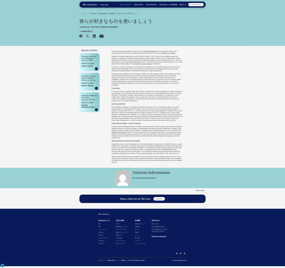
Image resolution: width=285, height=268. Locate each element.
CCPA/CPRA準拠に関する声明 (136, 260)
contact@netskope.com (157, 226)
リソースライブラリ (121, 229)
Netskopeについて (104, 220)
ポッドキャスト (126, 5)
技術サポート (119, 235)
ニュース (137, 235)
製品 (99, 226)
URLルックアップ (120, 243)
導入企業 (137, 238)
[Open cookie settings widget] (2, 265)
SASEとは (101, 232)
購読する (183, 5)
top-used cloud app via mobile (142, 64)
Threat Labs (119, 238)
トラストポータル (120, 240)
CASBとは (101, 243)
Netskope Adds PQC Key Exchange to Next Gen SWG (89, 58)
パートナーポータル (140, 243)
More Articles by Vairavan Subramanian (144, 178)
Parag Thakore (87, 86)
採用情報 (137, 226)
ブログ (117, 224)
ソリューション (102, 229)
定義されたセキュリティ (122, 232)
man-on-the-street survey (133, 62)
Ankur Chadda (87, 66)
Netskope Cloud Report (119, 132)
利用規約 (123, 260)
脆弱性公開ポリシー (113, 260)
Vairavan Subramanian (109, 27)
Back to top (200, 190)
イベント (137, 229)
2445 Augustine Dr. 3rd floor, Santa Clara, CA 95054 (159, 230)
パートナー (138, 240)
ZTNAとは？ (101, 240)
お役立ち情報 (120, 220)
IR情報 (136, 232)
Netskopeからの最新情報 (168, 5)
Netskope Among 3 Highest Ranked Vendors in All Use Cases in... (88, 78)
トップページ (83, 13)
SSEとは (100, 235)
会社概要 (137, 220)
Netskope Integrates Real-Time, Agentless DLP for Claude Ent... (89, 97)
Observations (138, 5)
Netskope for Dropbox (168, 53)
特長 (99, 224)
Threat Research (151, 5)
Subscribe (159, 199)
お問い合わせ (155, 220)
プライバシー (101, 260)
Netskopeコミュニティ (122, 226)
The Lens (93, 13)
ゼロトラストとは (103, 238)
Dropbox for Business (150, 51)
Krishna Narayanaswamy (88, 106)
